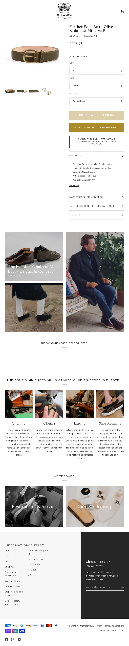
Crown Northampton (80, 626)
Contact (8, 551)
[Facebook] (6, 639)
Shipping (9, 567)
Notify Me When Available (96, 128)
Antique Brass (79, 101)
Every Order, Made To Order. (111, 630)
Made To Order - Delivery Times (85, 197)
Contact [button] (36, 545)
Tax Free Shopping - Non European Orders (91, 206)
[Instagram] (12, 639)
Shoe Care (74, 215)
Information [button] (15, 545)
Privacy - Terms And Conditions (110, 626)
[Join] (119, 587)
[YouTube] (19, 639)
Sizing (8, 561)
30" (74, 71)
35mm (76, 86)
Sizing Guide (80, 57)
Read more (74, 186)
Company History (13, 586)
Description (75, 156)
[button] (61, 544)
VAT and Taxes (12, 581)
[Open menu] (10, 11)
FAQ (7, 556)
